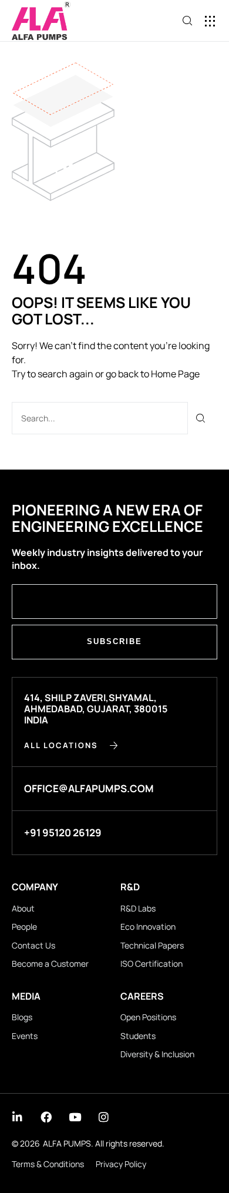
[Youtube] (74, 1116)
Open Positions (148, 1017)
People (24, 926)
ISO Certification (151, 963)
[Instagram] (103, 1116)
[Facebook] (46, 1116)
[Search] (201, 418)
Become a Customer (50, 963)
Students (138, 1035)
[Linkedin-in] (17, 1116)
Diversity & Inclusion (157, 1054)
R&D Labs (138, 908)
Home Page (175, 373)
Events (25, 1035)
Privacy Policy (121, 1163)
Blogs (22, 1017)
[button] (210, 21)
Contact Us (33, 945)
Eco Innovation (148, 926)
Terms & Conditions (48, 1163)
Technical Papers (152, 945)
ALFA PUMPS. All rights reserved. (103, 1143)
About (23, 908)
